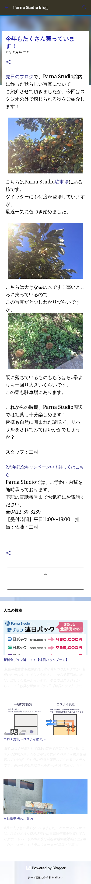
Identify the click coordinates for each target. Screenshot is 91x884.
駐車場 (62, 182)
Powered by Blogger (48, 868)
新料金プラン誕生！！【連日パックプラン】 (36, 660)
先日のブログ (20, 76)
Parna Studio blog (30, 7)
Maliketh (57, 877)
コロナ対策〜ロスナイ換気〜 (25, 739)
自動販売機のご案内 (18, 818)
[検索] (84, 7)
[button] (8, 62)
